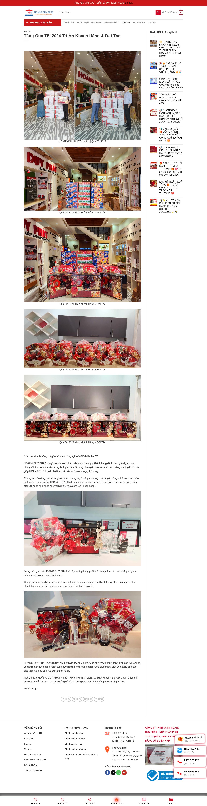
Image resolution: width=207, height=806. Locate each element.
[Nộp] (158, 12)
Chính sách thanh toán (76, 749)
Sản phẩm (96, 22)
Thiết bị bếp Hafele (33, 770)
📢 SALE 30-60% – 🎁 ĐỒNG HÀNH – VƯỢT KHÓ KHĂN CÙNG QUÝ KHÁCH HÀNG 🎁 (170, 135)
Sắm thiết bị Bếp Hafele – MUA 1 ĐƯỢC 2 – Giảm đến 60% (170, 99)
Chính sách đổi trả (73, 744)
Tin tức (126, 22)
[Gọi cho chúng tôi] (118, 772)
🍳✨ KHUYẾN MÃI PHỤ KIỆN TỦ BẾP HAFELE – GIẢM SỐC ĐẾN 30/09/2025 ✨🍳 (170, 206)
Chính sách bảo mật (74, 733)
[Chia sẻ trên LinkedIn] (90, 699)
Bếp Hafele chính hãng (35, 760)
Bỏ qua (129, 3)
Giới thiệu (83, 22)
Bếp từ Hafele (30, 765)
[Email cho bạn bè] (79, 699)
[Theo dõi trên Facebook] (107, 772)
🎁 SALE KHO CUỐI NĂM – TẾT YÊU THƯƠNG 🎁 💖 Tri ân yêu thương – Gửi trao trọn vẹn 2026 (170, 169)
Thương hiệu (111, 22)
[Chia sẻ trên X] (68, 699)
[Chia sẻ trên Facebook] (63, 699)
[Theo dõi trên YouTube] (124, 772)
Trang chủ (69, 22)
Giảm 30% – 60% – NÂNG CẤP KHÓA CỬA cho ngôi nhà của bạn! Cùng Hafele (171, 83)
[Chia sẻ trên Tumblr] (96, 699)
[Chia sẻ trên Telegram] (101, 699)
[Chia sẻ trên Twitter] (74, 699)
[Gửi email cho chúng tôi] (113, 772)
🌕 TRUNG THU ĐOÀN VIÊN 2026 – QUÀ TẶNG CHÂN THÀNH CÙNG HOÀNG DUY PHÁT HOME (170, 49)
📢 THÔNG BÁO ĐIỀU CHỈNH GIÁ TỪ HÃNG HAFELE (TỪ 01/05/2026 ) (171, 152)
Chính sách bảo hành (75, 738)
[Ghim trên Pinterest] (85, 699)
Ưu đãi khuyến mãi (33, 754)
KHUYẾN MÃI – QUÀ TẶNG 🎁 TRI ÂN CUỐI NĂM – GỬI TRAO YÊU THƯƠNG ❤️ (170, 188)
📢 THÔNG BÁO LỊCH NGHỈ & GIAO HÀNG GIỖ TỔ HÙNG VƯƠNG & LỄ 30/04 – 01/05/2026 (171, 116)
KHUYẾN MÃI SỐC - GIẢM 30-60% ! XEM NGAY (100, 3)
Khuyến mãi (139, 22)
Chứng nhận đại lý (33, 733)
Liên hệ (152, 22)
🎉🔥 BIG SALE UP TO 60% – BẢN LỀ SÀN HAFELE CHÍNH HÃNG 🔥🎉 (170, 67)
